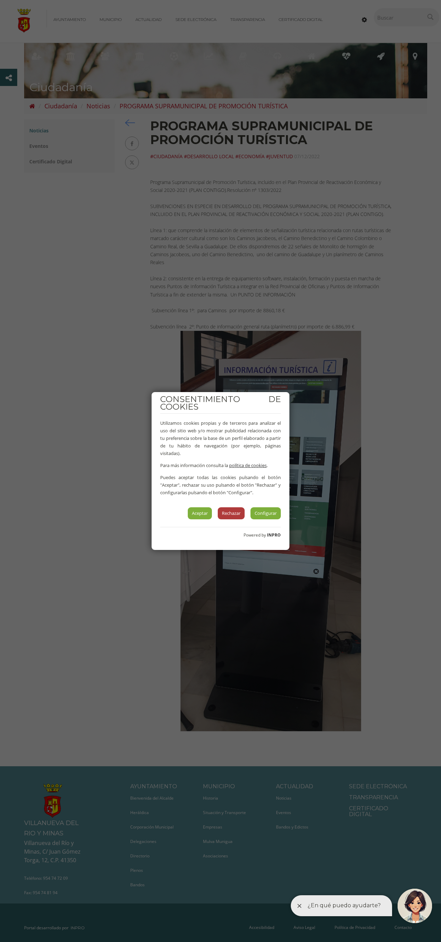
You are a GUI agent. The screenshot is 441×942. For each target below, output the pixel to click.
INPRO (274, 535)
